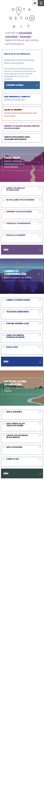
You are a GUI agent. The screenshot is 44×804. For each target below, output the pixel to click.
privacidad (25, 32)
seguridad (11, 36)
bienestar (25, 36)
